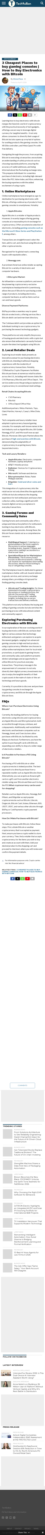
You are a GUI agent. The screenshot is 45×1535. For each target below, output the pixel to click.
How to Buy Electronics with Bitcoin (22, 872)
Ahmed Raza (18, 79)
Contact (18, 1528)
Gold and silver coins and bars (24, 483)
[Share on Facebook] (10, 114)
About (9, 1528)
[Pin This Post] (24, 114)
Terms (36, 1528)
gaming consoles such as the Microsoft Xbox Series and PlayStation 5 (22, 231)
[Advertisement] (22, 30)
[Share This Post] (15, 114)
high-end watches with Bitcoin (26, 439)
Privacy (27, 1528)
